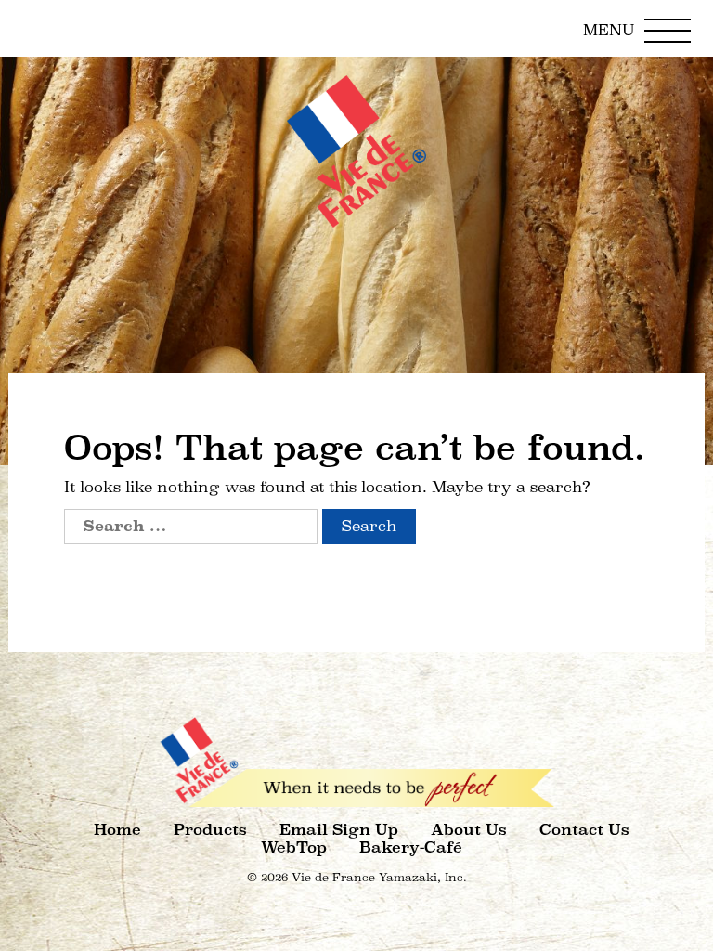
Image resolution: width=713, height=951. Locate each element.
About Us (469, 830)
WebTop (294, 847)
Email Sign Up (338, 830)
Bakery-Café (410, 847)
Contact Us (584, 830)
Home (117, 830)
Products (210, 830)
